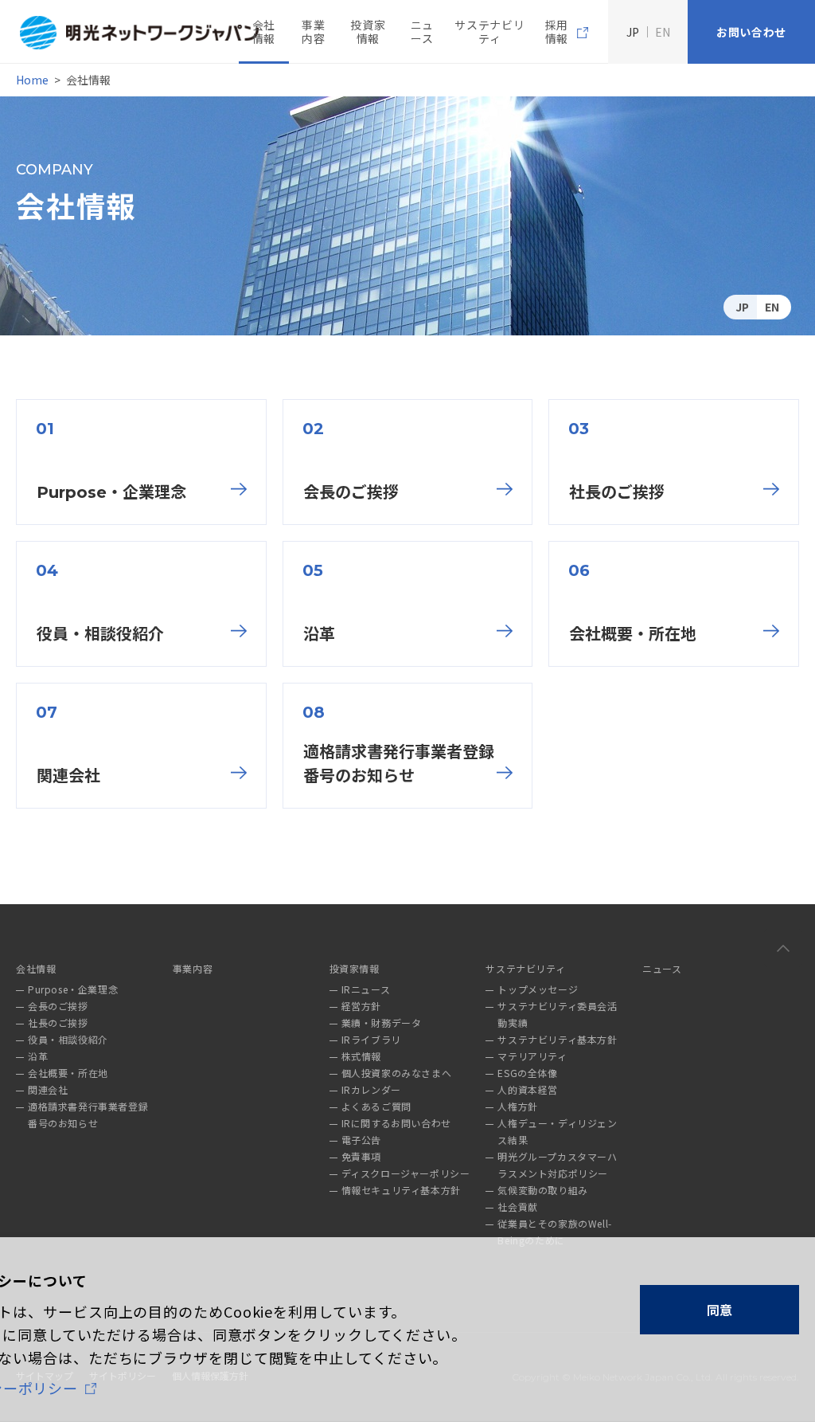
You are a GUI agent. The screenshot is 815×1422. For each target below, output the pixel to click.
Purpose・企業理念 (111, 492)
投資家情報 (367, 32)
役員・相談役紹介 (100, 634)
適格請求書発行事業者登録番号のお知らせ (398, 763)
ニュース (422, 32)
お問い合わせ (751, 32)
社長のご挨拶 (617, 492)
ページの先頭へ (783, 948)
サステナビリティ (489, 32)
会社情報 (263, 32)
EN (772, 307)
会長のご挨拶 (351, 492)
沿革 (319, 634)
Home (32, 80)
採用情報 (556, 32)
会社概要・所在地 (632, 634)
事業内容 (313, 32)
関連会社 (68, 775)
